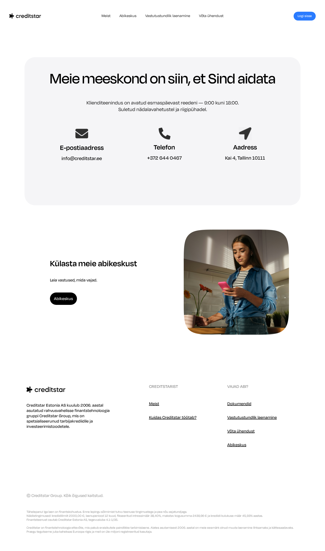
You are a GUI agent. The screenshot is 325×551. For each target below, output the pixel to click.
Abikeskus (127, 16)
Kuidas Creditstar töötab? (173, 417)
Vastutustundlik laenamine (167, 16)
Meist (106, 16)
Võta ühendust (211, 16)
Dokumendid (239, 404)
